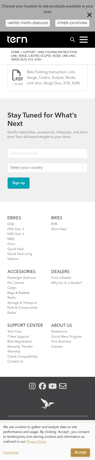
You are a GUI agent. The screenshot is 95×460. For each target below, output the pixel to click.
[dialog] (47, 441)
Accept (80, 452)
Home (15, 52)
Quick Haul (15, 249)
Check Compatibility (22, 356)
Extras (11, 312)
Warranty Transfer (20, 346)
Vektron (13, 259)
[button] (84, 40)
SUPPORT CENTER (25, 326)
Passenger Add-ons (21, 277)
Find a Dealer (61, 277)
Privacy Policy (36, 441)
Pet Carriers (15, 283)
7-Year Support (18, 336)
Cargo (12, 287)
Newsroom (59, 331)
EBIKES (14, 218)
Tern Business (61, 341)
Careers (56, 346)
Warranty (13, 351)
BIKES (56, 218)
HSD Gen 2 (15, 234)
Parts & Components (22, 307)
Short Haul (59, 229)
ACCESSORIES (21, 272)
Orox (11, 244)
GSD (10, 224)
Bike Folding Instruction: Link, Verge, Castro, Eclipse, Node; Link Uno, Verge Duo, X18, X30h (53, 77)
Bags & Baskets (18, 293)
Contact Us (15, 361)
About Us (61, 326)
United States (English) (28, 23)
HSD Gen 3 (15, 229)
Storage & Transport (22, 303)
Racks (11, 297)
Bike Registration (19, 341)
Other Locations (72, 23)
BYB (54, 224)
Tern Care (14, 331)
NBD (11, 239)
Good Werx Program (66, 336)
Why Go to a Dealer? (66, 283)
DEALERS (60, 272)
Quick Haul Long (19, 254)
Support (29, 52)
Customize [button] (11, 452)
